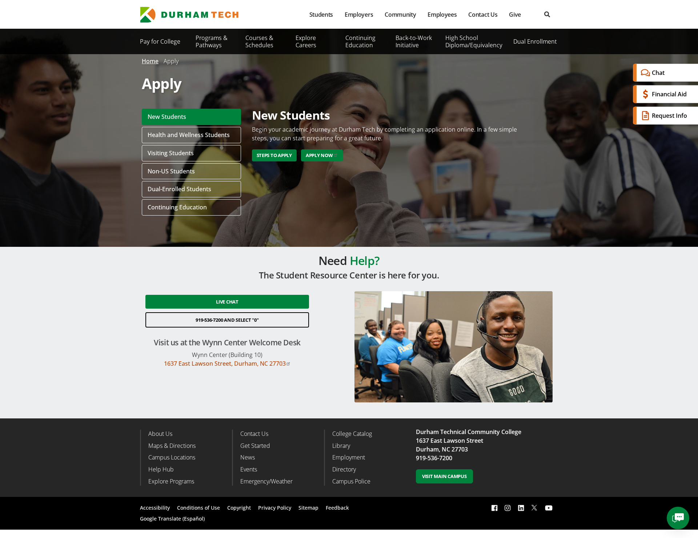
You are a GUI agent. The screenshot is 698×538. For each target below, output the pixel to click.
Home (150, 61)
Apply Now (319, 155)
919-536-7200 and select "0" (227, 320)
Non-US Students (171, 171)
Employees (442, 14)
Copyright (239, 507)
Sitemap (308, 507)
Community (400, 14)
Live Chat (227, 301)
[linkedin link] (520, 507)
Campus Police (351, 481)
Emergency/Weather (266, 481)
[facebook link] (494, 507)
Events (248, 469)
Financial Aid (669, 94)
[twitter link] (534, 507)
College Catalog (352, 434)
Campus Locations (171, 457)
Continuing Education (360, 41)
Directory (344, 469)
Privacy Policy (274, 507)
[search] (547, 14)
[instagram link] (507, 507)
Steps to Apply (274, 155)
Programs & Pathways (212, 41)
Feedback (337, 507)
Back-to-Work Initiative (414, 41)
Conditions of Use (198, 507)
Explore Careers (306, 41)
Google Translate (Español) (172, 518)
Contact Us (482, 14)
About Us (160, 434)
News (247, 457)
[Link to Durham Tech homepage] (194, 15)
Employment (348, 457)
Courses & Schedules (259, 41)
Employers (359, 14)
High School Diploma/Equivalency (473, 41)
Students (321, 14)
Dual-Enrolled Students (179, 189)
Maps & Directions (172, 446)
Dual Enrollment (535, 41)
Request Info (669, 116)
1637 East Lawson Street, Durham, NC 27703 (225, 364)
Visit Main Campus (444, 476)
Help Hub (161, 469)
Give (515, 14)
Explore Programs (171, 481)
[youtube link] (548, 507)
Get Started (255, 446)
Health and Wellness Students (189, 135)
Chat (658, 73)
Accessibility (155, 507)
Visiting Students (171, 153)
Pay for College (160, 41)
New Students (167, 117)
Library (341, 446)
